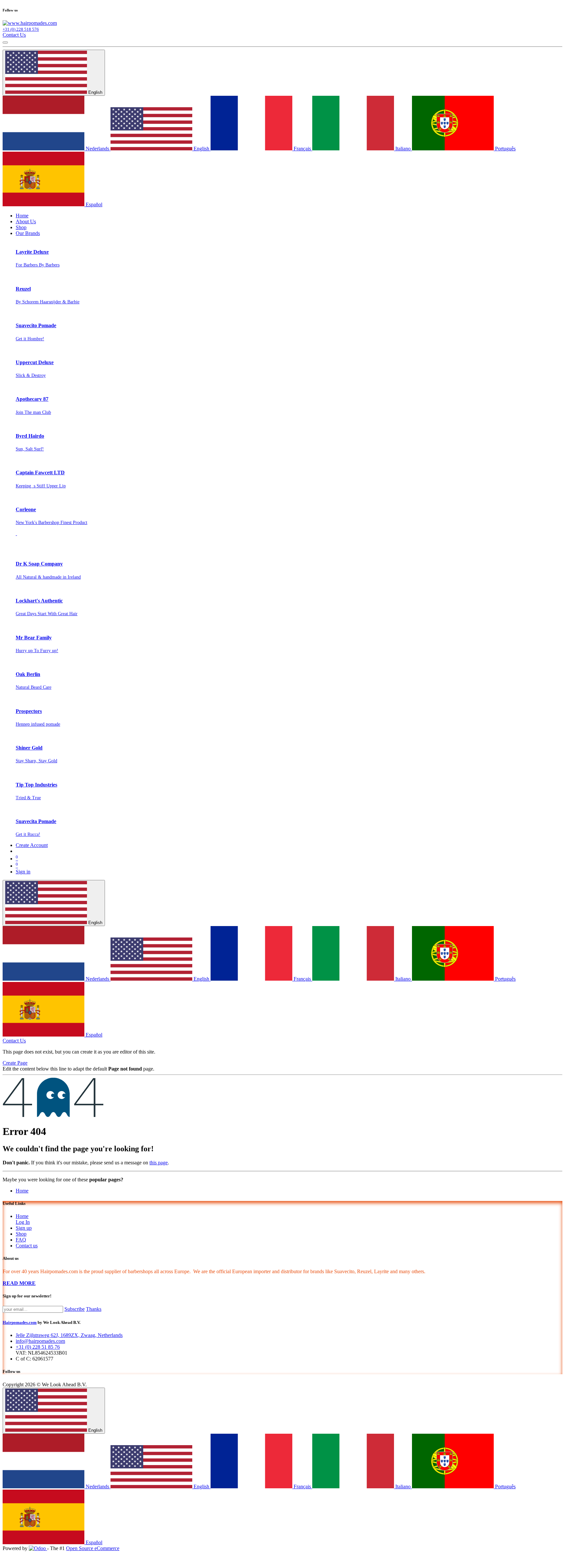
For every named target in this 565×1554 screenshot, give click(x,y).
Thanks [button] (93, 1309)
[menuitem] (22, 215)
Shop (21, 1234)
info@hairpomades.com (40, 1341)
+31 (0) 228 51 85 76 (38, 1347)
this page (158, 1162)
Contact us (27, 1245)
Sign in (23, 871)
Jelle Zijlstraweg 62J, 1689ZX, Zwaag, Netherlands (69, 1335)
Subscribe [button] (74, 1309)
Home (22, 1190)
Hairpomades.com (20, 1322)
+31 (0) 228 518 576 (21, 29)
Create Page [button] (15, 1063)
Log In (23, 1222)
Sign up (24, 1228)
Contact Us (14, 35)
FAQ (21, 1239)
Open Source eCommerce (92, 1548)
